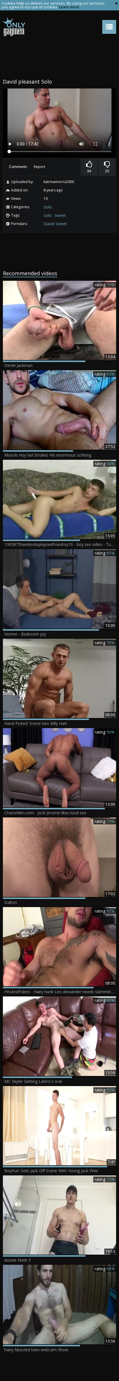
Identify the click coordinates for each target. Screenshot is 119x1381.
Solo (48, 207)
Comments (18, 167)
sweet (60, 215)
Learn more (69, 7)
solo (48, 215)
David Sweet (55, 223)
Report (39, 166)
